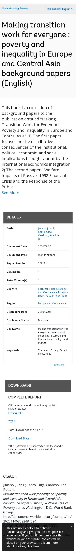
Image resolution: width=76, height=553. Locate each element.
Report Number (17, 263)
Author (11, 228)
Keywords (13, 350)
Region (11, 303)
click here (33, 546)
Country (12, 289)
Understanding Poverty (15, 8)
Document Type (17, 255)
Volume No (14, 272)
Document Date (17, 246)
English (66, 9)
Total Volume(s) (17, 280)
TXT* (11, 421)
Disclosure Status (18, 320)
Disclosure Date (17, 312)
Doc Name (13, 329)
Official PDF (16, 413)
